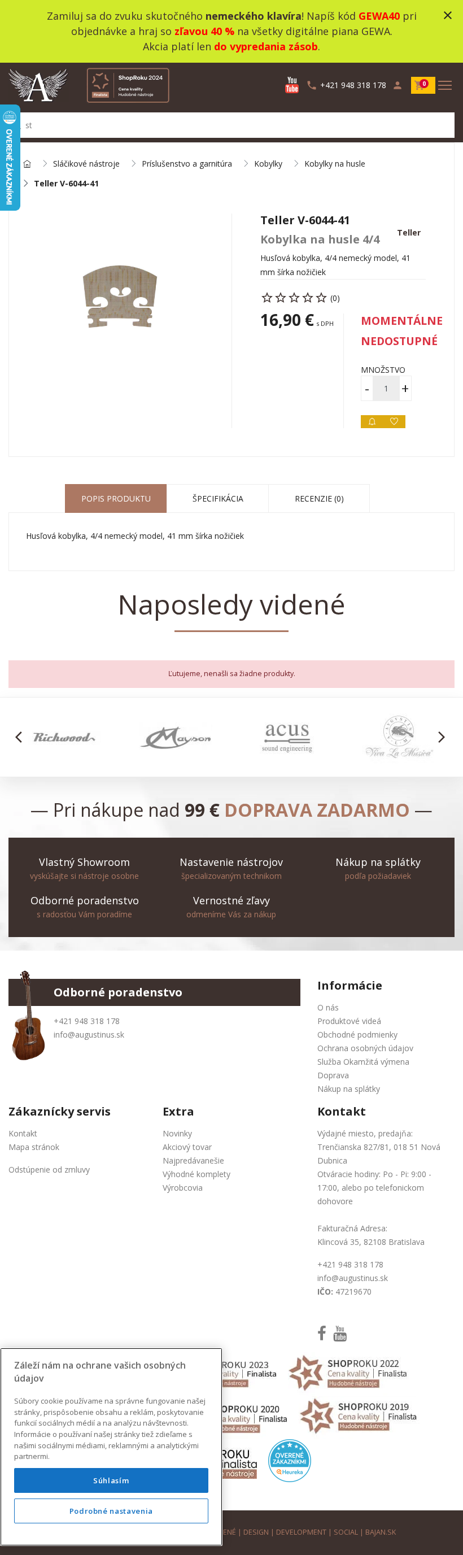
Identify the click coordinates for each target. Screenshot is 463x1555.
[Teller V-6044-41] (120, 296)
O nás (328, 1007)
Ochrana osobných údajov (365, 1048)
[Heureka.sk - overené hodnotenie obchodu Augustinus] (289, 1459)
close (448, 15)
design (256, 1532)
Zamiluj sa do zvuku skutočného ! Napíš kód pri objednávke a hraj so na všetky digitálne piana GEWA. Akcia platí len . (232, 31)
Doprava (333, 1075)
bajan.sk (380, 1532)
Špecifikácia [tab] (218, 498)
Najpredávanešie (193, 1160)
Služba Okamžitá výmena (363, 1061)
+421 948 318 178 (87, 1021)
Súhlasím (111, 1480)
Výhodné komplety (196, 1174)
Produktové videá (349, 1021)
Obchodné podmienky (357, 1034)
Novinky (177, 1133)
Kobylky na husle (334, 164)
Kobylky (268, 164)
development (301, 1532)
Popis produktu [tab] (116, 498)
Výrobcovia (183, 1187)
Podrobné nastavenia (111, 1511)
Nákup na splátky (348, 1088)
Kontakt (22, 1133)
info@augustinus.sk (89, 1034)
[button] (21, 737)
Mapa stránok (33, 1147)
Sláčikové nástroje (86, 164)
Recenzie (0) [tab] (319, 498)
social (346, 1532)
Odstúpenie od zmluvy (49, 1169)
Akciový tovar (187, 1147)
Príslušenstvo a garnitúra (187, 164)
